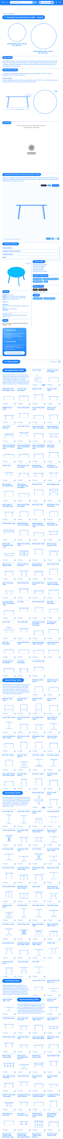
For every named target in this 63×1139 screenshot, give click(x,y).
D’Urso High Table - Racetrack (23, 1018)
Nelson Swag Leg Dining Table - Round (53, 887)
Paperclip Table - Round (8, 906)
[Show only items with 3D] (59, 362)
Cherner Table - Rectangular (52, 408)
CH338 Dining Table (8, 1018)
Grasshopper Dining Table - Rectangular (38, 1037)
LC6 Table (20, 601)
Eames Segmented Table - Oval (52, 1018)
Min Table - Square (8, 755)
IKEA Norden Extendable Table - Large (8, 545)
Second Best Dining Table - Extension (38, 643)
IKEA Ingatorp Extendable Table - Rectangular (23, 486)
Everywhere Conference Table (22, 1114)
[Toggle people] (55, 239)
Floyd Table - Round (8, 868)
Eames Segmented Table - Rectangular (53, 427)
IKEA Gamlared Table (9, 886)
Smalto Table (51, 943)
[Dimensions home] (5, 2)
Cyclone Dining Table (9, 830)
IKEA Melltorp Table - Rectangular (53, 505)
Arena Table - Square (9, 717)
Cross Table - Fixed (23, 426)
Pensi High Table (22, 905)
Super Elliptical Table (53, 1055)
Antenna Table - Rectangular (22, 389)
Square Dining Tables (39, 266)
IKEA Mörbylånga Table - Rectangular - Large (38, 525)
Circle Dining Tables (38, 268)
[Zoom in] (49, 239)
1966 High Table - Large (8, 699)
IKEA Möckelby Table (9, 523)
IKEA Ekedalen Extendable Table (8, 485)
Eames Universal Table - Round (52, 831)
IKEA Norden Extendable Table (52, 524)
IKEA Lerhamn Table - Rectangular (23, 505)
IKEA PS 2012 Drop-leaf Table (23, 564)
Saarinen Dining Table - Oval (7, 1000)
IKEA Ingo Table (37, 484)
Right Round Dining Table (37, 924)
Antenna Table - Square (52, 699)
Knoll (45, 281)
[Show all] (53, 239)
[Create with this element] (29, 263)
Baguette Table (37, 389)
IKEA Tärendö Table (53, 564)
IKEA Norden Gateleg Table (23, 544)
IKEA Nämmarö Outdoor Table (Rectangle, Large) (8, 1135)
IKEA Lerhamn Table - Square (23, 737)
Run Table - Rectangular (6, 643)
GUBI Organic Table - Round (38, 868)
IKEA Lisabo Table (37, 504)
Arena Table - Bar (8, 811)
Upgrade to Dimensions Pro (14, 353)
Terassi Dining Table (38, 661)
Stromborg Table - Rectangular (8, 661)
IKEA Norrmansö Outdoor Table (52, 1134)
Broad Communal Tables (52, 1076)
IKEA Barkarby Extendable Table (37, 466)
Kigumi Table (36, 886)
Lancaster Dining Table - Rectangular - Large (9, 603)
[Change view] (58, 239)
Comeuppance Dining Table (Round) (53, 1095)
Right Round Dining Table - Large (52, 924)
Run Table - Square (38, 774)
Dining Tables (11, 13)
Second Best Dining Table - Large (53, 643)
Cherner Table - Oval (38, 980)
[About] (56, 2)
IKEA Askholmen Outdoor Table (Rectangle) (52, 1115)
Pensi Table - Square (38, 755)
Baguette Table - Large (52, 389)
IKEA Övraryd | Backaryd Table (52, 544)
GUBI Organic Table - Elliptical (53, 1037)
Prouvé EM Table (22, 622)
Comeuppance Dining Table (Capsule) (23, 1095)
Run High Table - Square (22, 774)
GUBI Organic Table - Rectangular (23, 466)
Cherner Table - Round (37, 812)
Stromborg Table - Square (52, 774)
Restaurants (43, 289)
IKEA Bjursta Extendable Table (52, 466)
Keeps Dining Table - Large (38, 583)
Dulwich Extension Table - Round (37, 1018)
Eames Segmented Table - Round (38, 831)
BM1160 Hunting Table (7, 408)
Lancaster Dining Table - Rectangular (53, 583)
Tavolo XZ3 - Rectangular (21, 661)
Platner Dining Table (23, 924)
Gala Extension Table (9, 1037)
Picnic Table (6, 622)
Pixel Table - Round (8, 924)
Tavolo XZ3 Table (22, 961)
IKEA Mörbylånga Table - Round (22, 887)
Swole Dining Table (23, 1076)
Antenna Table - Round (52, 793)
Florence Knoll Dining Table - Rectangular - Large (9, 446)
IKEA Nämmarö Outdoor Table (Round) (36, 1135)
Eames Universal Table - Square (52, 718)
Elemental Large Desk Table (7, 1114)
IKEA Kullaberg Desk (53, 484)
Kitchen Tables (7, 78)
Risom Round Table (8, 943)
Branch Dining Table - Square (23, 718)
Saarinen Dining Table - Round (37, 943)
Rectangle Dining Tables (40, 264)
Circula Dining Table (53, 811)
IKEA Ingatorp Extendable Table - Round (23, 1057)
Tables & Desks (38, 281)
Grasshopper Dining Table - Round (23, 868)
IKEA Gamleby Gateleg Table (7, 1056)
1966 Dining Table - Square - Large (53, 680)
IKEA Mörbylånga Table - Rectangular (23, 524)
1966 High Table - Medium (22, 699)
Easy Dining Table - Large (23, 849)
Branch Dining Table (23, 407)
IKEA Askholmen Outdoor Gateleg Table (37, 1115)
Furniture (5, 13)
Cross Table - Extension (7, 427)
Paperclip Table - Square (22, 755)
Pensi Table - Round (38, 905)
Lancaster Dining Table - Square (52, 737)
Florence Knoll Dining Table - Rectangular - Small (38, 446)
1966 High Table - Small (37, 699)
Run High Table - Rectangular (52, 622)
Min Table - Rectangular (51, 602)
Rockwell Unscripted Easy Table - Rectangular (38, 623)
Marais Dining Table (38, 601)
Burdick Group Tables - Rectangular (9, 1095)
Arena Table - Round (23, 811)
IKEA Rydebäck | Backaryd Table (37, 564)
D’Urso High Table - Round (23, 831)
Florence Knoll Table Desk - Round (53, 849)
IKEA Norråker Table (38, 544)
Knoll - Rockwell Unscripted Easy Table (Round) (15, 323)
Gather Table (6, 465)
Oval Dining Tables (38, 269)
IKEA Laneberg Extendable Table (8, 505)
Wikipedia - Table (7, 324)
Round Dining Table (49, 298)
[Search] (34, 2)
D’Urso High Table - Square (38, 718)
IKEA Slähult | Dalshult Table (36, 1056)
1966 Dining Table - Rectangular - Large (9, 389)
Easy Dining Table (8, 849)
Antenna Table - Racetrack (52, 1000)
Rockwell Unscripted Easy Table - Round (23, 943)
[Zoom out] (47, 239)
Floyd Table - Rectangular (51, 446)
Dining (35, 289)
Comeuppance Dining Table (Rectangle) (38, 1095)
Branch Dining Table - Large (38, 408)
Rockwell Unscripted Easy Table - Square (9, 774)
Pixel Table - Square (53, 755)
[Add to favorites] (26, 263)
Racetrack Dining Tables (40, 271)
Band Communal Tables (37, 1076)
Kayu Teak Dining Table (8, 583)
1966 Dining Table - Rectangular (53, 370)
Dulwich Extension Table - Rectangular (38, 427)
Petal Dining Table (52, 905)
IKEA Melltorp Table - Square (38, 737)
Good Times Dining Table (23, 1037)
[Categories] (59, 2)
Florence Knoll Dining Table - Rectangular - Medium (23, 446)
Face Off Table (36, 849)
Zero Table (35, 961)
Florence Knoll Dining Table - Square (9, 737)
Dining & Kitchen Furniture (50, 279)
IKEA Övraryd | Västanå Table (7, 564)
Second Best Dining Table (23, 643)
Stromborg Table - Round (8, 962)
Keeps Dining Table (23, 583)
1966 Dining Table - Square (38, 680)
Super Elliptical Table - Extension (9, 1076)
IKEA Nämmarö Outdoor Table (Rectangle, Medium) (23, 1135)
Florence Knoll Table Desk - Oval (53, 981)
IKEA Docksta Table (53, 868)
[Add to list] (28, 263)
